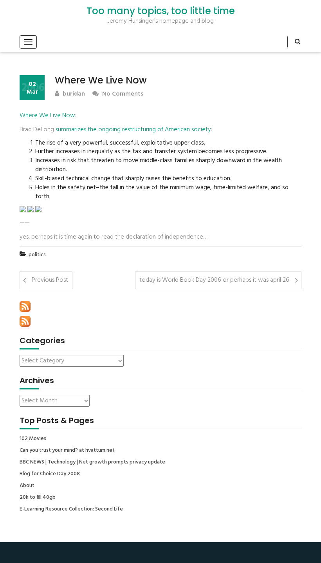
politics (37, 254)
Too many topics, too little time (161, 11)
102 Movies (33, 439)
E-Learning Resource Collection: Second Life (71, 509)
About (27, 486)
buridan (73, 94)
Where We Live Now (47, 115)
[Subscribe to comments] (25, 321)
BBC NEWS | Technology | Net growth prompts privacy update (92, 462)
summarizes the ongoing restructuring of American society (133, 130)
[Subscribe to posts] (25, 306)
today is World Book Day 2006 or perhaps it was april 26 (214, 280)
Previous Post (50, 280)
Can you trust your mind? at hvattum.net (67, 450)
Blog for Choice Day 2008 (50, 474)
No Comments (122, 94)
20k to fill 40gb (38, 497)
